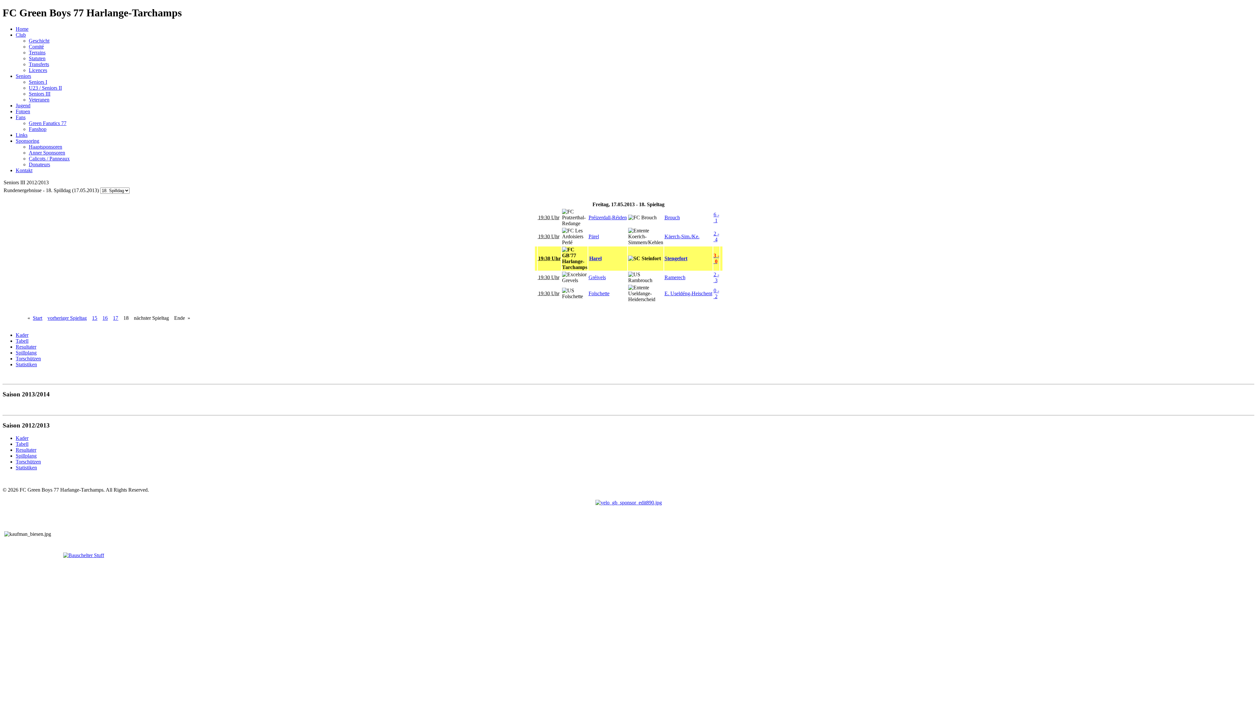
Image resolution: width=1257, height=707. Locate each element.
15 (94, 318)
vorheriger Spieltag (67, 318)
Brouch (672, 217)
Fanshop (37, 129)
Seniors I (38, 82)
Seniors (23, 76)
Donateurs (39, 164)
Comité (36, 46)
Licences (38, 70)
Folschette (599, 293)
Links (21, 135)
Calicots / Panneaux (49, 158)
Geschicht (39, 41)
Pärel (594, 236)
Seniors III (39, 94)
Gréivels (597, 277)
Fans (21, 117)
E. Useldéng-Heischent (688, 293)
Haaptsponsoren (45, 147)
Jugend (23, 105)
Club (21, 35)
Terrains (37, 52)
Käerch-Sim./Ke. (682, 236)
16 (105, 318)
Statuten (37, 58)
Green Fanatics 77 (47, 123)
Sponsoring (27, 141)
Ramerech (675, 277)
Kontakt (24, 170)
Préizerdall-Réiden (608, 217)
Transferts (39, 64)
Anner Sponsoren (47, 152)
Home (22, 29)
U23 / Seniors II (45, 88)
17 (115, 318)
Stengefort (676, 258)
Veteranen (39, 99)
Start (37, 318)
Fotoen (23, 111)
